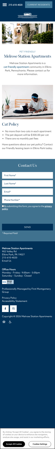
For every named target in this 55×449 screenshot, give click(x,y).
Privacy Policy (9, 297)
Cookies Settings (40, 444)
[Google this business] (13, 308)
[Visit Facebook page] (5, 308)
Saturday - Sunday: (12, 275)
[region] (27, 438)
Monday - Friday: (11, 272)
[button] (38, 4)
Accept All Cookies (14, 444)
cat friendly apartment (16, 67)
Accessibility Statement (14, 301)
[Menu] (5, 4)
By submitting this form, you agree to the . (27, 207)
